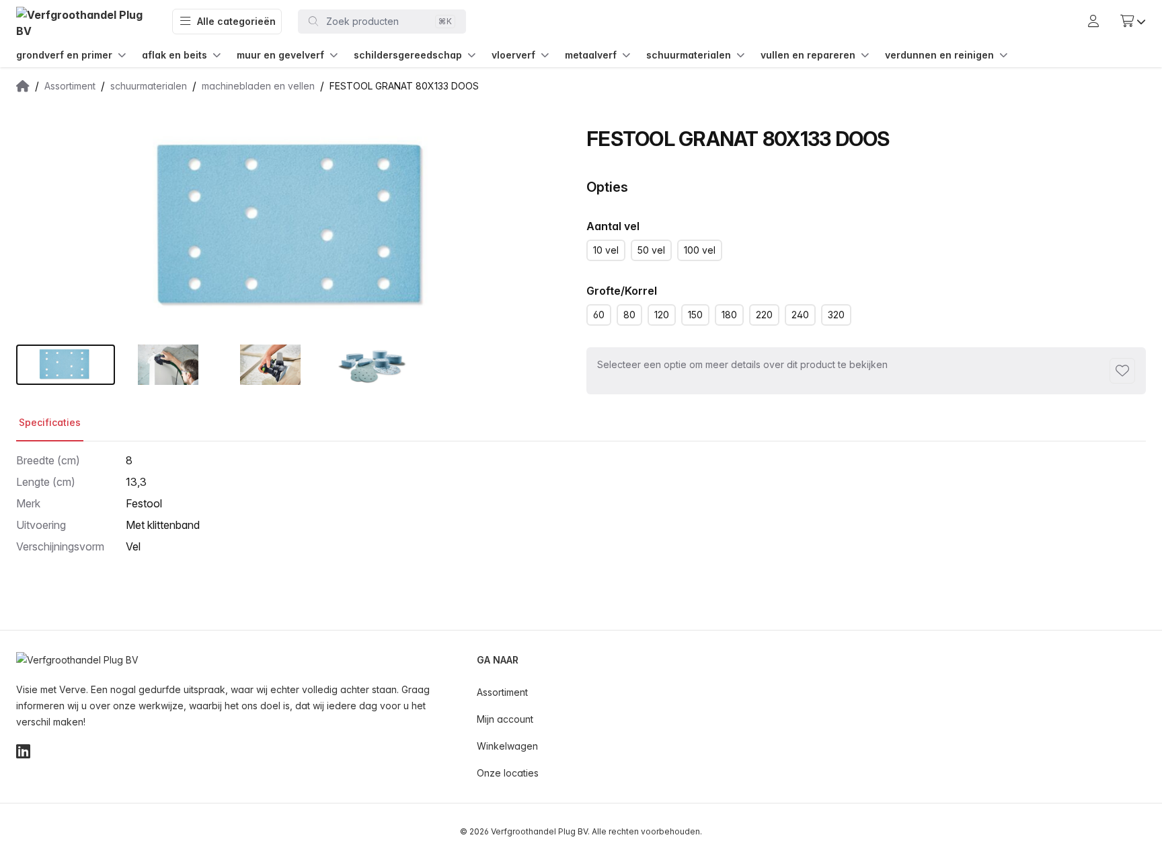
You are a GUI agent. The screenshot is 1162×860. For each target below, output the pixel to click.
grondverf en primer (64, 55)
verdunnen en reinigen (939, 55)
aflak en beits (174, 55)
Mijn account (505, 719)
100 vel (699, 250)
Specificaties (50, 422)
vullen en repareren (808, 55)
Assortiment (502, 692)
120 (661, 314)
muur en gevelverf (280, 55)
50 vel (651, 250)
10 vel (606, 250)
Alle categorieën (236, 21)
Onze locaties (508, 773)
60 (599, 314)
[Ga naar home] (83, 22)
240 (800, 314)
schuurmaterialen (688, 55)
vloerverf (513, 55)
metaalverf (591, 55)
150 (695, 314)
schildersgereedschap (408, 55)
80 (629, 314)
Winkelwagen (507, 746)
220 (764, 314)
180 (729, 314)
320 (836, 314)
